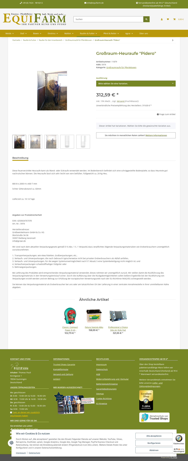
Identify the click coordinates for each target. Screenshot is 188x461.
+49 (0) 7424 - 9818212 (32, 3)
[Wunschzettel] (168, 19)
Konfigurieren (154, 443)
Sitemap (100, 393)
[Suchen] (146, 19)
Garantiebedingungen (106, 389)
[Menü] (183, 435)
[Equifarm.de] (34, 19)
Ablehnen (154, 450)
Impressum (101, 364)
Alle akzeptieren (154, 436)
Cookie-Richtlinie (104, 398)
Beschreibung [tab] (20, 158)
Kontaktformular (60, 369)
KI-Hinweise (101, 403)
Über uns (143, 33)
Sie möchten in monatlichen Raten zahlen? (136, 135)
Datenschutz (102, 369)
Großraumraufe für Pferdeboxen (121, 67)
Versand (121, 101)
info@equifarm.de (95, 3)
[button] (162, 19)
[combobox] (136, 83)
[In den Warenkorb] (14, 49)
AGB (98, 374)
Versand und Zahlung (63, 374)
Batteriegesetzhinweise (107, 384)
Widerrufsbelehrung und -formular (112, 379)
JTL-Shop (173, 457)
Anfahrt (56, 379)
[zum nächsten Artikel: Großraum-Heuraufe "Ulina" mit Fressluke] (173, 40)
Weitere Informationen (156, 135)
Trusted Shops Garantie (64, 364)
